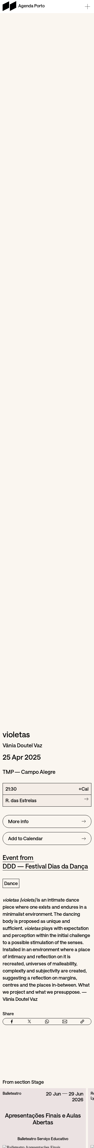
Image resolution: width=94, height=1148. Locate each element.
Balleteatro (12, 1093)
